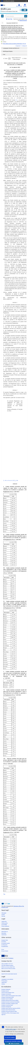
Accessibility (4, 924)
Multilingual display (7, 51)
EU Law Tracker (4, 951)
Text (4, 54)
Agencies (3, 1014)
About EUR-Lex (4, 931)
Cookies (3, 984)
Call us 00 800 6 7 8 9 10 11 (7, 963)
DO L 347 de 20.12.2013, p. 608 (11, 480)
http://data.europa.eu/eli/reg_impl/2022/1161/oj (14, 43)
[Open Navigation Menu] (2, 16)
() (16, 100)
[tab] (14, 48)
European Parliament (5, 989)
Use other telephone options (7, 965)
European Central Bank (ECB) (7, 997)
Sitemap (3, 916)
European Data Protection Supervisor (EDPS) (10, 1008)
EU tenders (3, 941)
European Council (5, 991)
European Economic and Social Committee (10, 1002)
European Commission (6, 994)
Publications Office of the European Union (10, 1013)
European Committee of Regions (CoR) (9, 1003)
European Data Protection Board (8, 1009)
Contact (3, 914)
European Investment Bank (7, 1005)
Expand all (18, 45)
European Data (4, 940)
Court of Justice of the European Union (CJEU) (11, 995)
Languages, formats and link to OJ (11, 48)
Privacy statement (5, 926)
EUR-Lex (6, 9)
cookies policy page (10, 1029)
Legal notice (4, 921)
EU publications (4, 946)
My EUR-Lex (19, 6)
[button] (14, 1043)
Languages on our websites (7, 979)
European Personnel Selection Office (9, 1011)
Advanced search (23, 20)
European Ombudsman (6, 1006)
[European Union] (4, 956)
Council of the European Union (7, 992)
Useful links (3, 934)
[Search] (25, 16)
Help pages (3, 913)
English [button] (25, 6)
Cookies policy (4, 923)
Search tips (9, 19)
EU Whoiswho (4, 944)
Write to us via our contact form (8, 967)
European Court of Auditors (7, 998)
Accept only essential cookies (13, 1041)
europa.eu (11, 958)
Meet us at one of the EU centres (8, 968)
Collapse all (24, 45)
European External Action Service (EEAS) (9, 1000)
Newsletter (3, 933)
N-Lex (2, 949)
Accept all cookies (10, 1037)
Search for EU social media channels (9, 973)
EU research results (5, 943)
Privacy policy (4, 980)
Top (4, 894)
